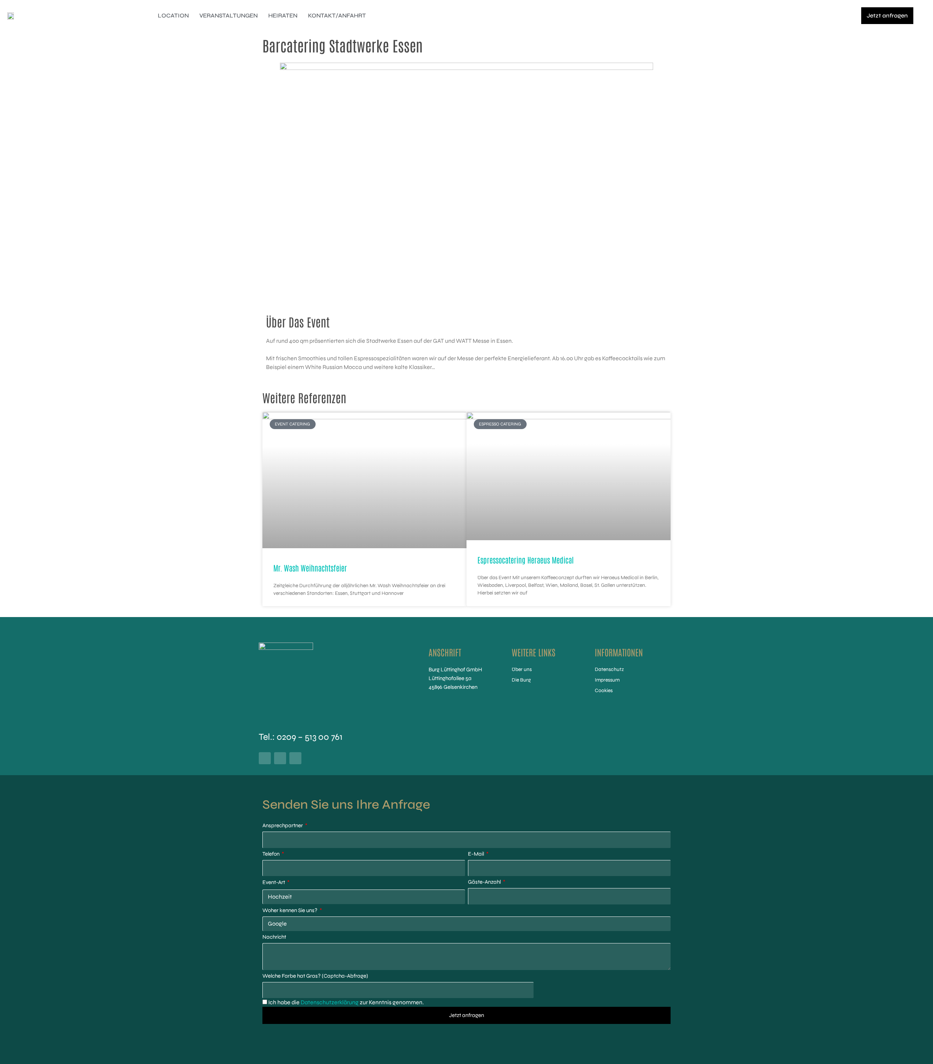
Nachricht (274, 937)
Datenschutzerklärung (330, 1002)
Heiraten (282, 15)
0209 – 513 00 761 (310, 736)
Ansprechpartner (283, 825)
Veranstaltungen (228, 15)
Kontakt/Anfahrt (337, 15)
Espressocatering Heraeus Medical (525, 560)
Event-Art (274, 882)
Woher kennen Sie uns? (290, 910)
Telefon (271, 854)
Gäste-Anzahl (485, 882)
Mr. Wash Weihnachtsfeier (310, 568)
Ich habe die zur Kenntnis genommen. (346, 1002)
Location (173, 15)
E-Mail (476, 854)
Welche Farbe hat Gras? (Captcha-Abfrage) (315, 976)
